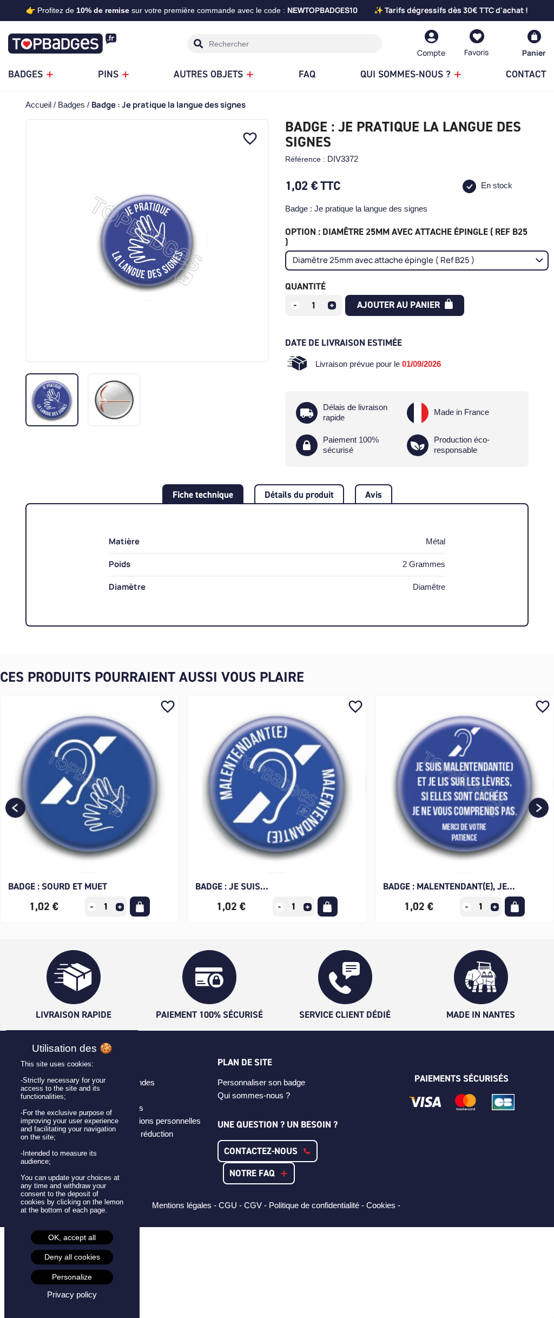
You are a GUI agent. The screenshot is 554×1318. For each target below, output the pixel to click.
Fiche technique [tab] (203, 494)
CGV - (256, 1205)
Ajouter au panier (399, 305)
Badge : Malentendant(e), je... (449, 886)
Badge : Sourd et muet (57, 886)
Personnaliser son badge (261, 1082)
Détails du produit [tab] (299, 494)
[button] (15, 809)
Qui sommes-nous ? (253, 1095)
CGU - (231, 1205)
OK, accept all (72, 1237)
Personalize (72, 1277)
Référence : (305, 159)
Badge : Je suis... (231, 886)
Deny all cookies (72, 1257)
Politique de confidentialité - (317, 1205)
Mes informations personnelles (147, 1120)
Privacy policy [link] (72, 1294)
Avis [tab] (373, 494)
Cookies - (384, 1205)
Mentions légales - (185, 1205)
